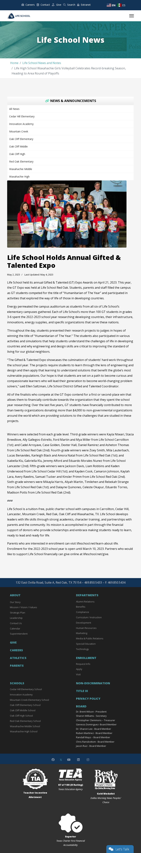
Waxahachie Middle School (25, 726)
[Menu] (131, 15)
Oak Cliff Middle (18, 146)
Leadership (16, 618)
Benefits (80, 606)
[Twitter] (61, 760)
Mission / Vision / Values (23, 607)
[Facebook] (53, 760)
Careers (30, 4)
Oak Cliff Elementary (21, 139)
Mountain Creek (18, 131)
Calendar (15, 628)
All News (14, 109)
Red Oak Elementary (21, 161)
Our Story (15, 602)
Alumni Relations (85, 601)
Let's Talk (122, 849)
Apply (79, 669)
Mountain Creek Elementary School (29, 700)
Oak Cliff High (17, 154)
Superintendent (19, 633)
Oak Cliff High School (21, 715)
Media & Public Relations (89, 638)
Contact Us (16, 623)
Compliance (82, 612)
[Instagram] (88, 760)
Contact (45, 4)
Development (83, 622)
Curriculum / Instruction (89, 617)
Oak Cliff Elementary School (25, 705)
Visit (78, 674)
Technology (82, 649)
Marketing (81, 633)
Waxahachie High (19, 176)
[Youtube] (69, 760)
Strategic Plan (17, 612)
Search (71, 4)
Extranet (86, 4)
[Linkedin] (78, 760)
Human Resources (86, 628)
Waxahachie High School (23, 731)
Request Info (83, 664)
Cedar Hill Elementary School (26, 689)
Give (58, 4)
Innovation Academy (21, 124)
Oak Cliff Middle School (22, 710)
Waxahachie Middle (20, 169)
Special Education (86, 643)
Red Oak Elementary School (25, 721)
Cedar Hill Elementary (22, 116)
